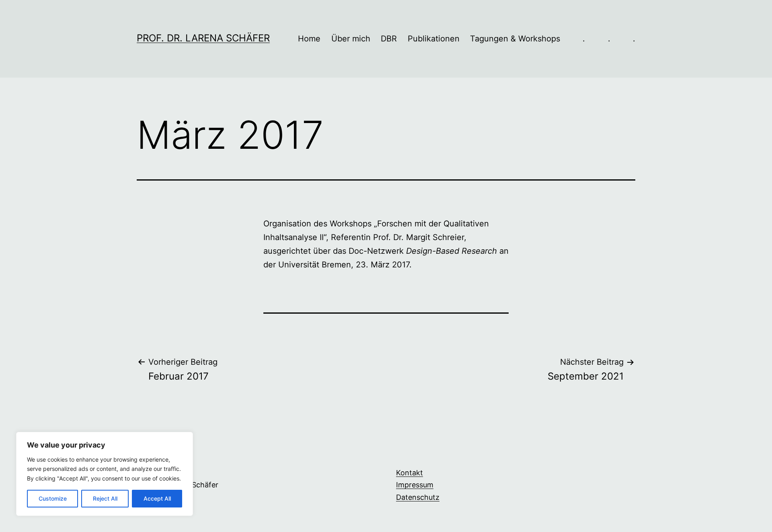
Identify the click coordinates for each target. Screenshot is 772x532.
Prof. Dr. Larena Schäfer (203, 38)
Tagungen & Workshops (515, 38)
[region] (104, 474)
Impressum (414, 485)
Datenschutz (417, 497)
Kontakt (409, 472)
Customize (53, 498)
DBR (389, 38)
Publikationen (434, 38)
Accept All (157, 498)
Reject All (105, 498)
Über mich (350, 38)
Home (309, 38)
